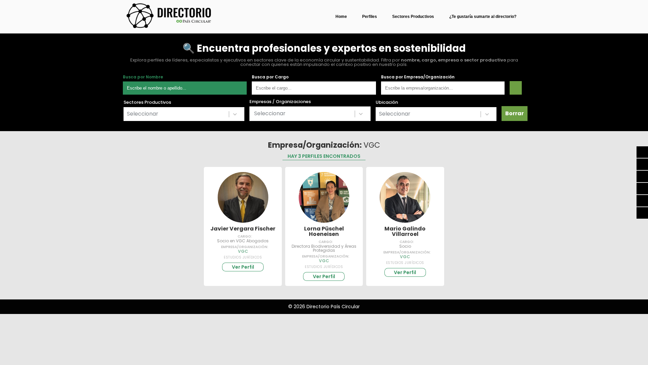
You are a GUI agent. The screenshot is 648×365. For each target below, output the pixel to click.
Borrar (514, 113)
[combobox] (184, 114)
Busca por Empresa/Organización (418, 77)
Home (341, 16)
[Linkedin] (642, 213)
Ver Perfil (243, 267)
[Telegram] (642, 188)
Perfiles (369, 16)
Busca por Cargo (270, 77)
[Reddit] (642, 200)
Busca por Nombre (143, 77)
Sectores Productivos (413, 16)
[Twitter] (642, 176)
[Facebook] (642, 164)
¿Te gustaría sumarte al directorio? (482, 16)
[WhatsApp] (642, 152)
